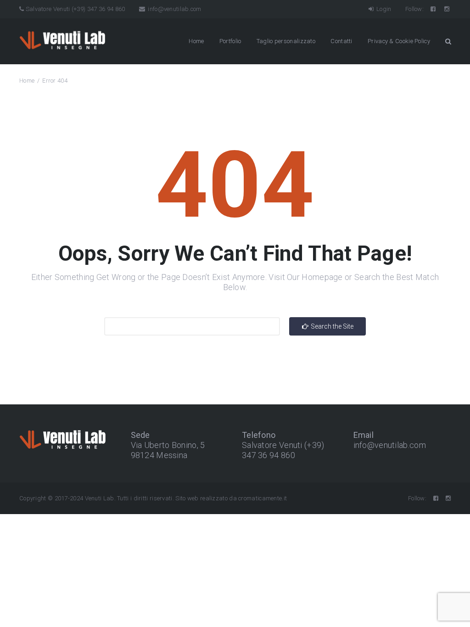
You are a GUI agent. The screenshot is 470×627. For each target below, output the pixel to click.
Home (196, 41)
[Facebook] (434, 9)
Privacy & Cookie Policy (399, 41)
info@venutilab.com (173, 9)
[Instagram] (447, 9)
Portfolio (230, 41)
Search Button (448, 41)
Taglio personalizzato (286, 41)
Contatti (341, 41)
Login (383, 9)
